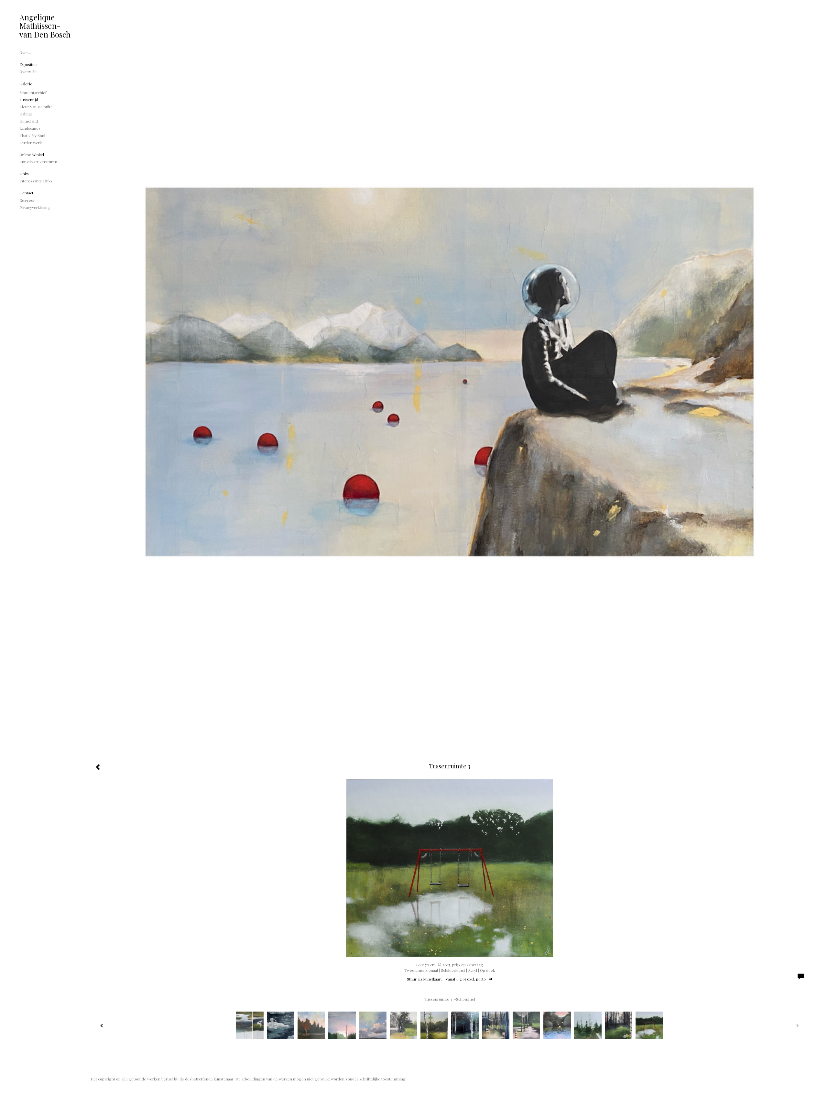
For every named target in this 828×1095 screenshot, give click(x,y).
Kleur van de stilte (36, 106)
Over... (25, 52)
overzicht (28, 71)
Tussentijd (28, 99)
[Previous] (102, 1025)
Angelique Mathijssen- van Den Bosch (45, 25)
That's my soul (32, 135)
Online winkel (31, 154)
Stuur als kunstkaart (446, 978)
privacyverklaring (34, 207)
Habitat (25, 113)
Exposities (28, 64)
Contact (26, 192)
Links (24, 173)
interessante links (35, 180)
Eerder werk (30, 142)
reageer (27, 200)
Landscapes (29, 128)
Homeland (28, 121)
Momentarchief (33, 92)
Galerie (25, 83)
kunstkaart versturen (38, 161)
